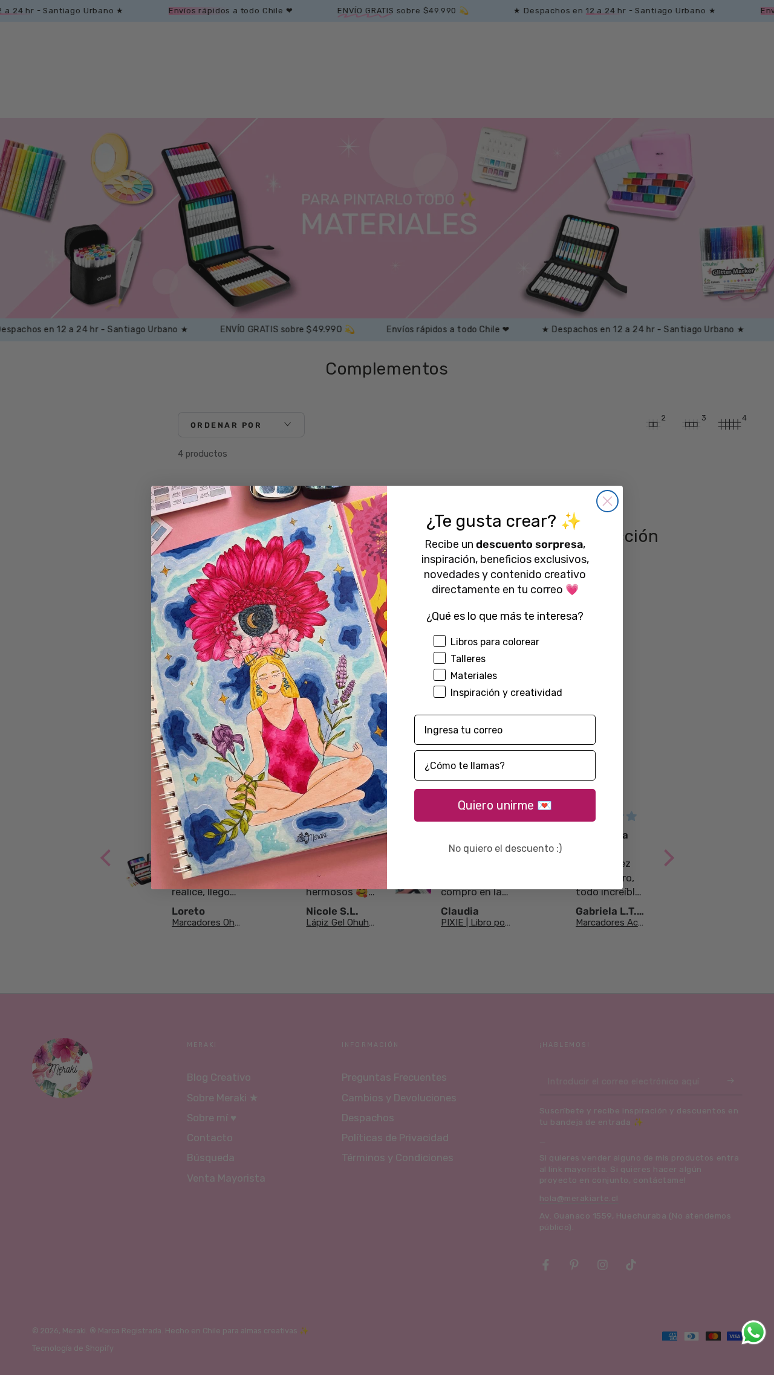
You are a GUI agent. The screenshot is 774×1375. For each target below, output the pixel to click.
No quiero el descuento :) (505, 848)
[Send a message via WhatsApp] (754, 1332)
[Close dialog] (607, 501)
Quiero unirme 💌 (505, 805)
